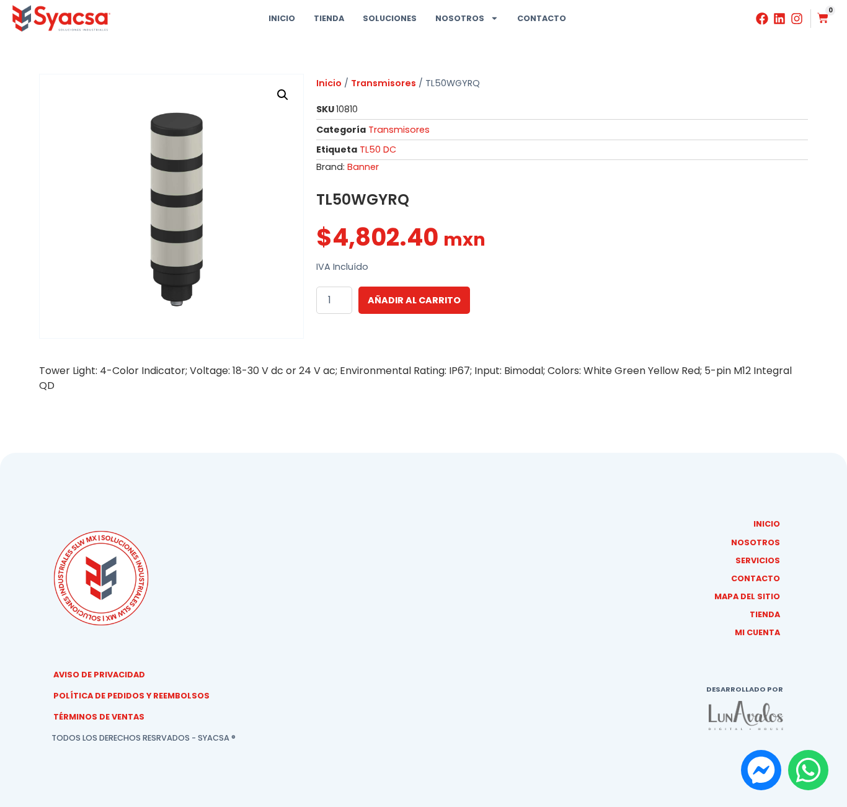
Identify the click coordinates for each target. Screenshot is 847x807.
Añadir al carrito (414, 300)
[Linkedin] (779, 18)
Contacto (541, 18)
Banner (363, 167)
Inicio (281, 18)
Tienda (329, 18)
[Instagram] (796, 18)
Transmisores (383, 83)
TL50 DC (378, 149)
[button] (283, 95)
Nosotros (459, 18)
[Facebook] (762, 18)
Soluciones (390, 18)
